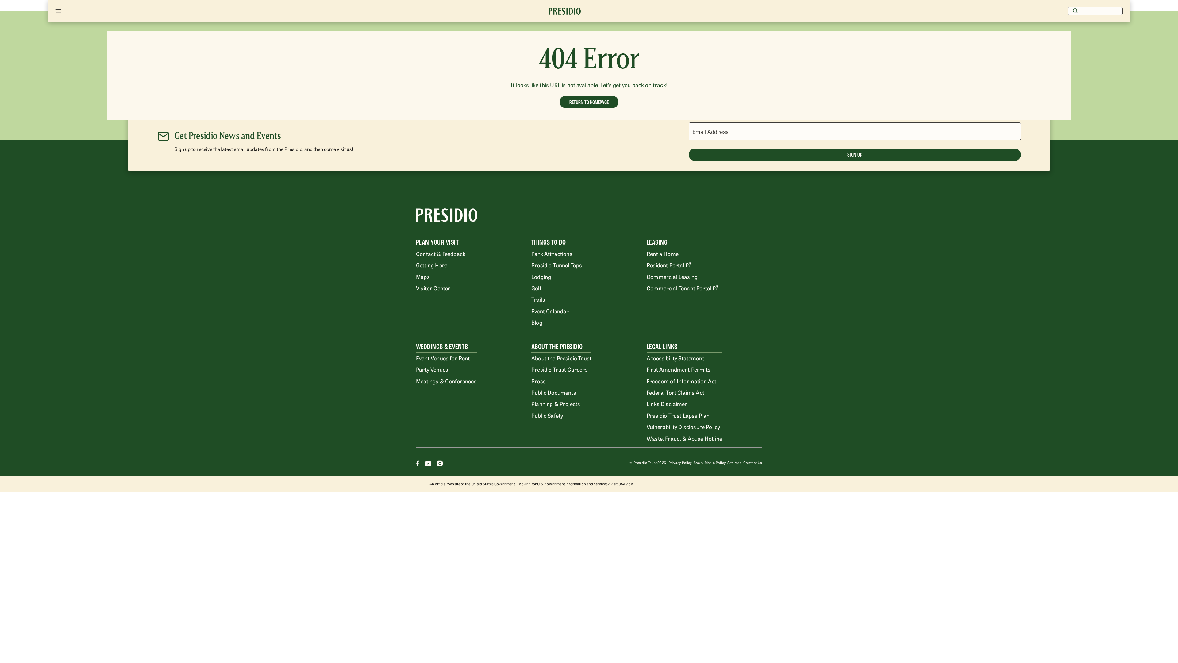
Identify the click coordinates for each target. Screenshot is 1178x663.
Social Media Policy (710, 462)
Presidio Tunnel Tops (556, 265)
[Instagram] (440, 464)
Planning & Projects (555, 403)
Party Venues (432, 369)
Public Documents (553, 392)
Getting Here (431, 265)
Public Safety (547, 415)
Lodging (541, 276)
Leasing (657, 242)
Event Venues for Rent (443, 358)
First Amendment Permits (678, 369)
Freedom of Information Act (681, 381)
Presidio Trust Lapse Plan (678, 415)
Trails (538, 299)
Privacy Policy (680, 462)
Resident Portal (665, 265)
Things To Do (548, 242)
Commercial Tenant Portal (679, 288)
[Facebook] (417, 464)
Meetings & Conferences (446, 381)
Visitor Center (433, 288)
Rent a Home (663, 253)
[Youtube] (428, 464)
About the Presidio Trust (561, 358)
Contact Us (752, 462)
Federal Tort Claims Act (675, 392)
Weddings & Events (442, 346)
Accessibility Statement (675, 358)
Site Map (734, 462)
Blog (536, 322)
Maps (423, 276)
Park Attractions (551, 253)
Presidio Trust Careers (559, 369)
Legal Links (662, 346)
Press (538, 381)
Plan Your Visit (437, 242)
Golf (536, 288)
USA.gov (625, 483)
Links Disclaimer (667, 403)
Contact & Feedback (440, 253)
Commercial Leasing (672, 276)
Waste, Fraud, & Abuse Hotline (684, 438)
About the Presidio (557, 346)
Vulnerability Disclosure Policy (683, 426)
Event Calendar (550, 311)
